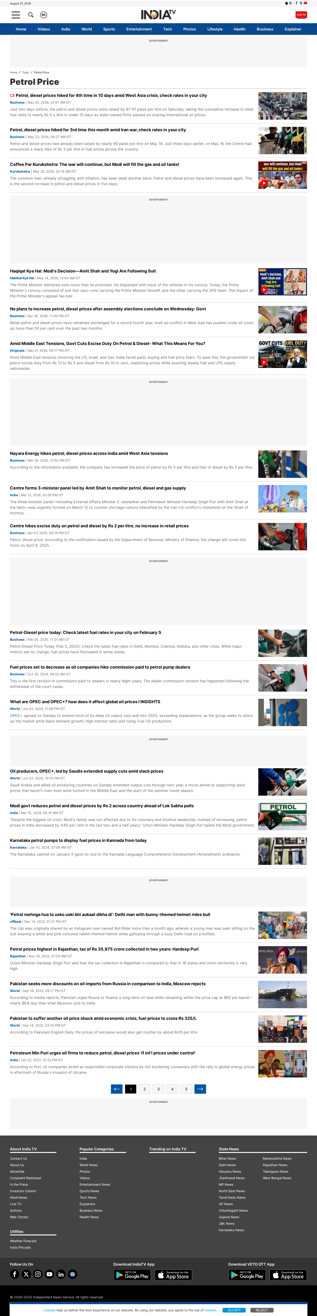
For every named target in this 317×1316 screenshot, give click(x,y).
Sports (109, 29)
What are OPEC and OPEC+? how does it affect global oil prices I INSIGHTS (85, 701)
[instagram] (37, 1274)
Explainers (87, 1204)
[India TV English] (158, 15)
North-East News (232, 1191)
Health (240, 29)
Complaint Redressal (25, 1178)
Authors (16, 1210)
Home (21, 29)
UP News (226, 1204)
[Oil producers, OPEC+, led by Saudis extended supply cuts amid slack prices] (282, 782)
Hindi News (18, 1197)
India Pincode (20, 1247)
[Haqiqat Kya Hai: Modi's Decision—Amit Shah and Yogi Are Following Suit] (282, 281)
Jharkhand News (232, 1178)
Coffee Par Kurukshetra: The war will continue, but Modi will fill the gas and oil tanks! (94, 164)
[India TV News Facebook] (296, 3)
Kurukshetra (20, 171)
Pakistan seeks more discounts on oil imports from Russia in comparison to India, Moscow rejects (108, 983)
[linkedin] (61, 1274)
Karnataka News (231, 1230)
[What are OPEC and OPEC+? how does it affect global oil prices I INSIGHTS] (282, 712)
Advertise (17, 1171)
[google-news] (72, 1274)
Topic (25, 72)
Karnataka (18, 847)
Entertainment (139, 29)
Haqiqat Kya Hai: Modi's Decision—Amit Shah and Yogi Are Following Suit (83, 271)
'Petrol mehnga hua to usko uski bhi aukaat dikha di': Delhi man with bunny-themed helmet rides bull (110, 914)
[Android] (291, 3)
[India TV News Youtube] (305, 3)
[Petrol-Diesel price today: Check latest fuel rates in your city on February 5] (282, 643)
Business (265, 29)
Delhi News (227, 1165)
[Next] (200, 1089)
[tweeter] (26, 1274)
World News (89, 1165)
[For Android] (247, 1275)
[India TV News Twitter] (301, 3)
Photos (189, 29)
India (65, 29)
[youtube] (49, 1274)
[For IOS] (288, 1275)
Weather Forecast (23, 1241)
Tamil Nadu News (232, 1197)
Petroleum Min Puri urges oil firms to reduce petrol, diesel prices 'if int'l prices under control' (102, 1052)
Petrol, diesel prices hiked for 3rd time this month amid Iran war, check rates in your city (98, 129)
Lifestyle (215, 29)
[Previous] (117, 1089)
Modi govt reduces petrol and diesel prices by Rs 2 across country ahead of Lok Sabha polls (102, 805)
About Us (17, 1165)
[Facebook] (14, 1274)
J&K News (226, 1223)
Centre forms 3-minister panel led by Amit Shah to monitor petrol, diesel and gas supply (98, 488)
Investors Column (23, 1191)
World (86, 29)
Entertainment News (95, 1184)
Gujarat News (229, 1217)
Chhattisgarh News (233, 1210)
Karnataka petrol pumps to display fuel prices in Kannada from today (78, 840)
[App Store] (173, 1275)
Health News (89, 1217)
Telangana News (275, 1171)
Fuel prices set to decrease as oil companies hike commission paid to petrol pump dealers (100, 667)
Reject (262, 1310)
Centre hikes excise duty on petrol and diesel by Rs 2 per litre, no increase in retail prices (99, 525)
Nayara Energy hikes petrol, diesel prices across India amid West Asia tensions (89, 453)
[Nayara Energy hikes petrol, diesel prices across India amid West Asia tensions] (282, 464)
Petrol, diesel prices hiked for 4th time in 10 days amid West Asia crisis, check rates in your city (111, 95)
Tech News (88, 1197)
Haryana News (230, 1171)
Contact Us (18, 1158)
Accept (234, 1310)
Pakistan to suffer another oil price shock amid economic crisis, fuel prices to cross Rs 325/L (103, 1018)
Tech (167, 29)
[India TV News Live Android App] (132, 1275)
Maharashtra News (277, 1158)
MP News (226, 1184)
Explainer (293, 29)
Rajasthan (18, 956)
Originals (17, 350)
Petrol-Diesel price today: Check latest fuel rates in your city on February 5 (85, 632)
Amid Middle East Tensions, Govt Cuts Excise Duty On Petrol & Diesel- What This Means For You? (107, 343)
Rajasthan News (275, 1165)
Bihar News (227, 1158)
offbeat (15, 921)
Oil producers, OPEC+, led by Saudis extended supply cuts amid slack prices (86, 771)
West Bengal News (277, 1178)
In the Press (19, 1184)
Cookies (49, 1310)
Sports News (89, 1191)
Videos (44, 29)
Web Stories (19, 1217)
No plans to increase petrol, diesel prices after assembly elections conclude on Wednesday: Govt (108, 308)
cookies (210, 1310)
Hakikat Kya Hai (22, 278)
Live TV (15, 1204)
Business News (91, 1210)
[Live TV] (301, 14)
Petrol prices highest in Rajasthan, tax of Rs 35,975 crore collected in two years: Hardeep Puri (104, 949)
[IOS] (286, 3)
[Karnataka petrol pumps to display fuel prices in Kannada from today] (282, 851)
